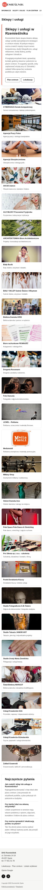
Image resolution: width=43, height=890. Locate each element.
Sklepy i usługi (18, 10)
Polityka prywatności (8, 887)
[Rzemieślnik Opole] (13, 4)
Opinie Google (7, 870)
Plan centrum (32, 10)
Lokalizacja (28, 80)
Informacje (6, 10)
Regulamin (19, 887)
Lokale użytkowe (30, 866)
